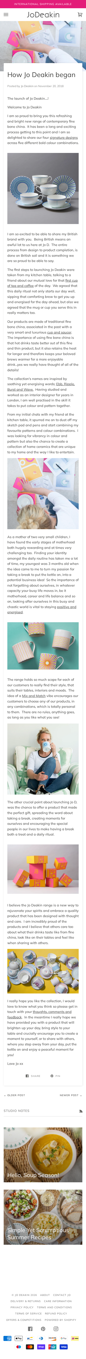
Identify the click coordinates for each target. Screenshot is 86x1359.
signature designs (64, 137)
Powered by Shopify (60, 1320)
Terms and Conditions (54, 1307)
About (45, 1295)
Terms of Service (28, 1313)
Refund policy (56, 1313)
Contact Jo (62, 1295)
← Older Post (14, 1095)
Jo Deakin (22, 1295)
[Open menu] (10, 14)
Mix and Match (34, 696)
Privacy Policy (22, 1307)
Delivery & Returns (26, 1301)
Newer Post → (71, 1095)
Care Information (58, 1301)
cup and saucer (59, 332)
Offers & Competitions (24, 1320)
